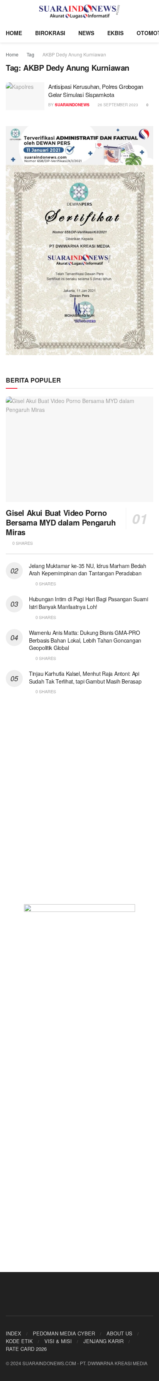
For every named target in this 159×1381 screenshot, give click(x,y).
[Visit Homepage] (80, 11)
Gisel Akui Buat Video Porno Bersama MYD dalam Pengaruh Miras (61, 522)
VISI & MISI (58, 1341)
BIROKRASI (50, 33)
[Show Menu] (9, 11)
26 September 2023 (117, 104)
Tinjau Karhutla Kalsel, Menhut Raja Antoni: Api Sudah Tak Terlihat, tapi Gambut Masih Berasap (85, 677)
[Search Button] (150, 11)
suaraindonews (72, 104)
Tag (30, 54)
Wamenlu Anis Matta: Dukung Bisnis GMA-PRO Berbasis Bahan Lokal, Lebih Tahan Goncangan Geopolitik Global (85, 640)
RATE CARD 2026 (26, 1348)
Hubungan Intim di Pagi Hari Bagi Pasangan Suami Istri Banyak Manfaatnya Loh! (88, 603)
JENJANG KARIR (103, 1341)
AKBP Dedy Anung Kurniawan (74, 54)
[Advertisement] (79, 804)
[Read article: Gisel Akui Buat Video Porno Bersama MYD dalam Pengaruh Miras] (79, 449)
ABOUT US (119, 1333)
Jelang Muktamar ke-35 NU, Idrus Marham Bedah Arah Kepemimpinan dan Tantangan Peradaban (87, 569)
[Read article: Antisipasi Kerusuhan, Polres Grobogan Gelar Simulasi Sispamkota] (25, 96)
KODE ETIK (19, 1341)
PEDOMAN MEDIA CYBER (64, 1333)
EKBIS (115, 33)
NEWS (86, 33)
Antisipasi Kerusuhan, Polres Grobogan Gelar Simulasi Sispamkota (95, 90)
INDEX (13, 1333)
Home (12, 54)
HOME (14, 33)
